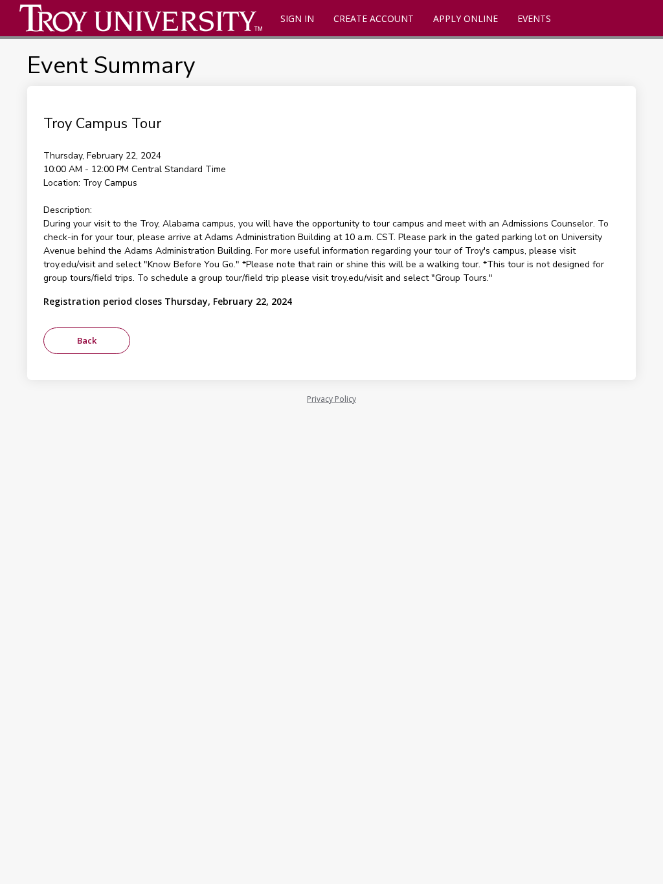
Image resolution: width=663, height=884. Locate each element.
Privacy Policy (331, 398)
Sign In (297, 18)
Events (534, 18)
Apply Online (465, 18)
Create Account (373, 18)
